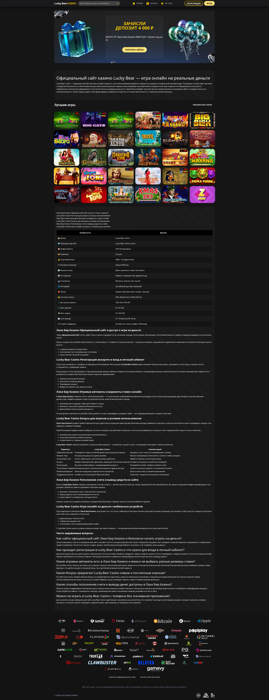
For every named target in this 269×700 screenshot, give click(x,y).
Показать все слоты (202, 105)
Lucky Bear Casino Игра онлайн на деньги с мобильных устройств (83, 226)
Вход (209, 3)
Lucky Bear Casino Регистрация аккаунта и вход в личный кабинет (83, 215)
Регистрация (194, 3)
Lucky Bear (65, 3)
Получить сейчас (134, 49)
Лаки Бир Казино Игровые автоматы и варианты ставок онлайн (82, 218)
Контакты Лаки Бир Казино (150, 677)
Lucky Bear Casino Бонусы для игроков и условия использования (82, 221)
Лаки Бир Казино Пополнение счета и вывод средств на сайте (82, 224)
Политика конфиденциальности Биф (122, 677)
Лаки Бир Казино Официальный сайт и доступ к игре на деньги (82, 213)
